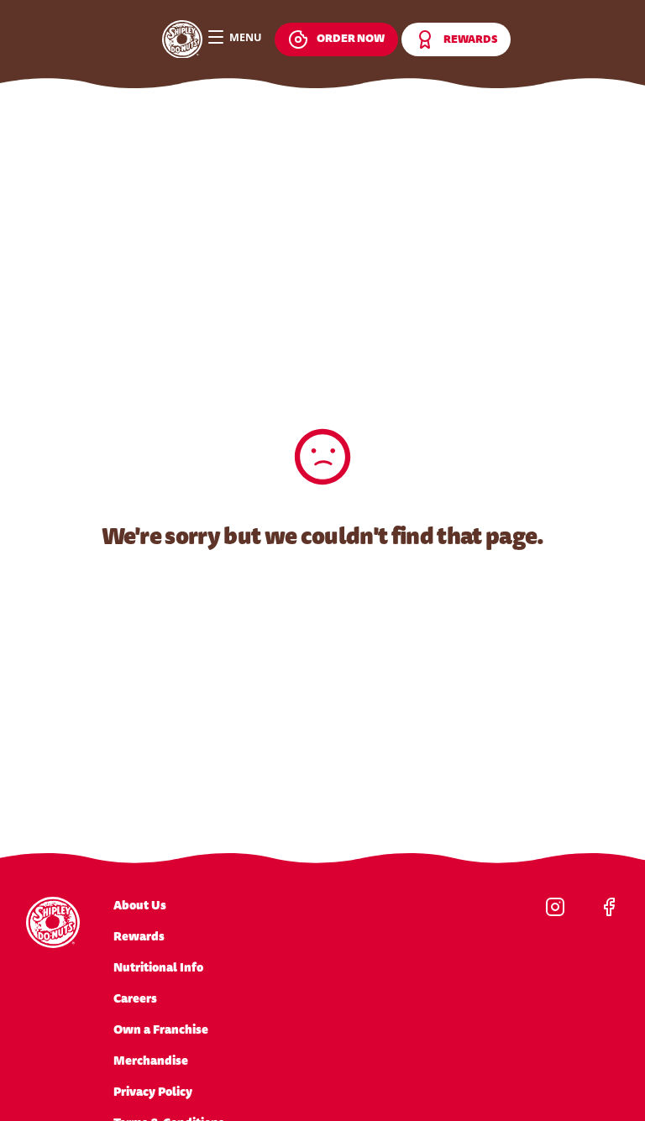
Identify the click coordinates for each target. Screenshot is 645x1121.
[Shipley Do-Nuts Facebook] (609, 907)
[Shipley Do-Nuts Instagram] (555, 907)
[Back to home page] (182, 39)
